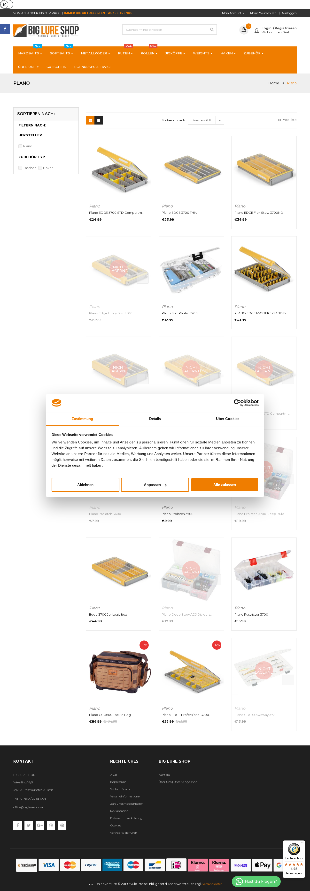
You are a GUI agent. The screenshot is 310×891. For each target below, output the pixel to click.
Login (266, 28)
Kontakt (164, 774)
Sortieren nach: (174, 120)
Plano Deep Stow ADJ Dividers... (187, 614)
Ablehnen (85, 485)
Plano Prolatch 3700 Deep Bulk (259, 514)
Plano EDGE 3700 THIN (179, 212)
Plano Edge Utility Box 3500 (110, 313)
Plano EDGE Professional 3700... (186, 715)
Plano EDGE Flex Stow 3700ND (258, 212)
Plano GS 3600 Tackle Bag (110, 715)
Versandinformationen (125, 796)
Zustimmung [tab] (82, 419)
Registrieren (286, 28)
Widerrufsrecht (120, 789)
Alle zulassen (224, 485)
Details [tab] (155, 419)
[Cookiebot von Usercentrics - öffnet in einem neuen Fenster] (237, 402)
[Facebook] (5, 29)
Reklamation (119, 811)
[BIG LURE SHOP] (155, 865)
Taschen (29, 168)
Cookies (115, 825)
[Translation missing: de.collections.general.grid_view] (90, 120)
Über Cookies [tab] (227, 419)
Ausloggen (289, 13)
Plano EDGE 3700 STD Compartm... (116, 212)
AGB (113, 774)
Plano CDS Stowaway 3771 (255, 715)
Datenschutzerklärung (126, 818)
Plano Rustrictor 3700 (251, 614)
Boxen (48, 168)
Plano (27, 146)
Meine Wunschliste (263, 13)
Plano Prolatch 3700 (178, 514)
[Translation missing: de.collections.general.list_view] (98, 120)
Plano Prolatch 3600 (105, 514)
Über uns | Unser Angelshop (178, 782)
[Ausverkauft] (143, 278)
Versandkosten (212, 884)
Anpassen (152, 485)
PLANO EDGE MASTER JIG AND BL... (262, 313)
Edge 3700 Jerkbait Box (108, 614)
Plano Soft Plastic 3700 (180, 313)
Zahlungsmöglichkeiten (127, 803)
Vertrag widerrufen (123, 832)
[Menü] (302, 843)
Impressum (118, 782)
